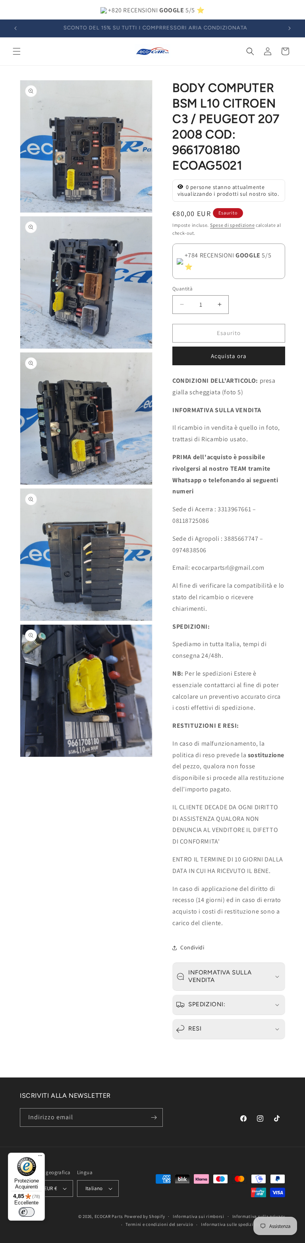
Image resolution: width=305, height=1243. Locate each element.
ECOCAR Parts (109, 1216)
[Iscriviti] (153, 1117)
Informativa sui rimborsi (198, 1216)
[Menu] (40, 1157)
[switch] (27, 1212)
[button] (16, 51)
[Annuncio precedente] (15, 28)
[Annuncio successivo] (289, 28)
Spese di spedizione (232, 225)
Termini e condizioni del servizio (159, 1224)
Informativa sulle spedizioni (230, 1224)
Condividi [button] (192, 947)
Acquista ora (229, 356)
